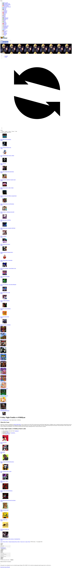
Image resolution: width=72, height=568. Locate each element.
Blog (29, 541)
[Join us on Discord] (4, 43)
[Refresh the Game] (37, 127)
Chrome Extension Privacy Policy (14, 541)
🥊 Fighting (5, 23)
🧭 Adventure (5, 10)
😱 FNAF (4, 24)
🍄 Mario (4, 14)
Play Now (2, 53)
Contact (26, 541)
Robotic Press (7, 433)
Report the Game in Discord (5, 567)
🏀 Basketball (5, 30)
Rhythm (8, 410)
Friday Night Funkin (17, 424)
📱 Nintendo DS (5, 17)
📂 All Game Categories (7, 6)
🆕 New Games (5, 2)
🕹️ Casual (4, 8)
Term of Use (22, 541)
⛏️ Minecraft (5, 32)
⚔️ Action (4, 31)
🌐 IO (4, 29)
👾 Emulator (5, 11)
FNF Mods (2, 410)
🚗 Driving (4, 22)
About (1, 541)
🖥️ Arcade (4, 9)
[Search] (0, 39)
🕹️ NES (4, 20)
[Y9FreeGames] (3, 38)
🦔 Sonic (4, 13)
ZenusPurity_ (13, 432)
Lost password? (3, 547)
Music (5, 410)
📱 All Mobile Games (6, 3)
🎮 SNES (4, 19)
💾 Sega (4, 15)
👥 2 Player (5, 7)
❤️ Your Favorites (6, 5)
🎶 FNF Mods (5, 27)
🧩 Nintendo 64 (5, 18)
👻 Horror (4, 28)
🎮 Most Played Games (6, 4)
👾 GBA (4, 16)
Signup (2, 557)
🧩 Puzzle (4, 21)
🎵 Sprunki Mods (6, 25)
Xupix (7, 431)
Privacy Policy (5, 541)
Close (2, 543)
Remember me (3, 548)
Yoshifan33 (17, 430)
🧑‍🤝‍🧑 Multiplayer (5, 26)
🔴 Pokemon (5, 12)
